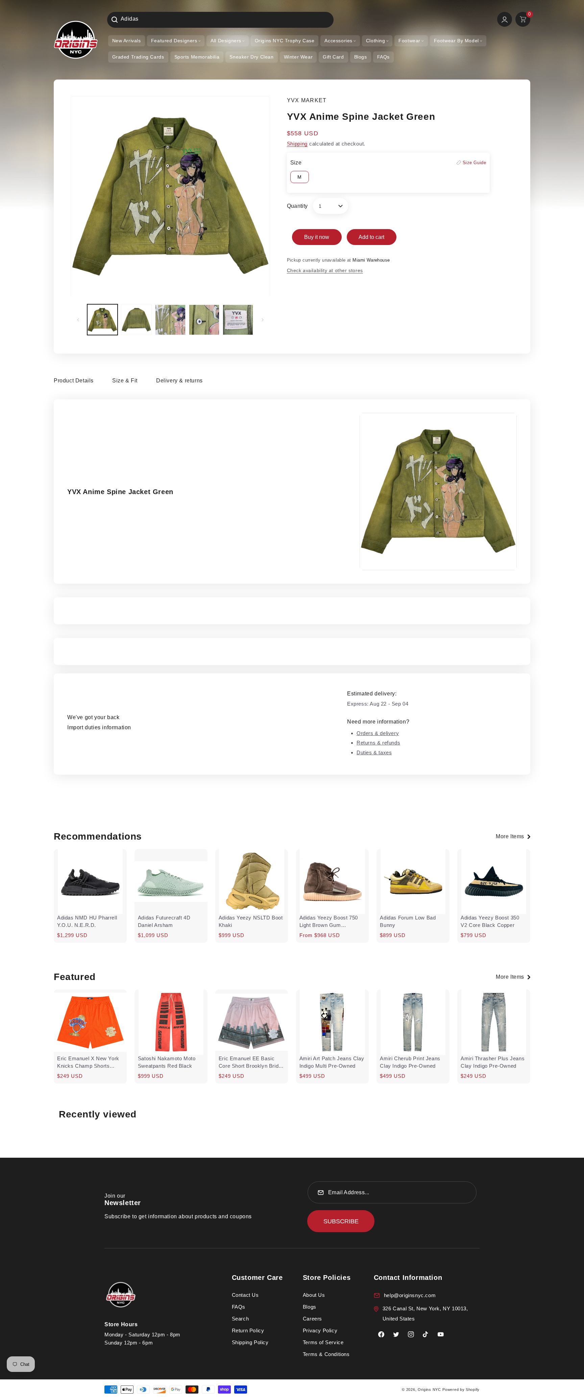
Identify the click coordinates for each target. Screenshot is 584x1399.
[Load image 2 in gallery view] (136, 320)
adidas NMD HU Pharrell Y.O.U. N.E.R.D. (87, 921)
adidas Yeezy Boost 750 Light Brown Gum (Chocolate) (328, 922)
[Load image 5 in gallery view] (238, 320)
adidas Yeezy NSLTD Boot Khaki (251, 921)
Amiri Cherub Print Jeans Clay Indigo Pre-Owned (410, 1062)
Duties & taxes (374, 752)
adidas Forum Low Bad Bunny (408, 921)
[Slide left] (78, 319)
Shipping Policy (250, 1342)
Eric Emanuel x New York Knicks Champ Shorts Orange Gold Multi (88, 1063)
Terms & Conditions (326, 1354)
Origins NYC (429, 1389)
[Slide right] (262, 319)
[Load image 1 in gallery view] (102, 320)
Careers (312, 1319)
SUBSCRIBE (341, 1221)
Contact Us (245, 1295)
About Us (314, 1295)
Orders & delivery (378, 733)
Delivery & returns (179, 380)
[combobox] (220, 19)
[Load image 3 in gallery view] (170, 320)
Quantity (297, 206)
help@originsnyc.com (410, 1295)
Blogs (309, 1307)
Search (240, 1319)
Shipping (297, 144)
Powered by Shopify (461, 1389)
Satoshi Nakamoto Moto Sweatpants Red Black (167, 1062)
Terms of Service (323, 1342)
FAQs (238, 1307)
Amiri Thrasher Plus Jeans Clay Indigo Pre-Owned (493, 1062)
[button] (175, 40)
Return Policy (248, 1330)
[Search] (114, 19)
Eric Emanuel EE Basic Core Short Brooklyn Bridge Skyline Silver (252, 1063)
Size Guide (474, 162)
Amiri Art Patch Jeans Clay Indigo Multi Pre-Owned (331, 1062)
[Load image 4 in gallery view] (204, 320)
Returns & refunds (378, 743)
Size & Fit (125, 380)
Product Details (74, 380)
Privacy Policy (320, 1330)
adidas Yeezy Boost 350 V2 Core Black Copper (490, 921)
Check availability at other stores (325, 270)
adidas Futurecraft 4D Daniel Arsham (164, 921)
